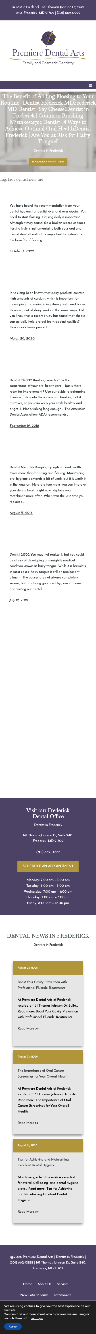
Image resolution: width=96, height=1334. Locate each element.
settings (37, 1318)
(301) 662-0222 (68, 13)
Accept (13, 1326)
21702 (58, 841)
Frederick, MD (43, 841)
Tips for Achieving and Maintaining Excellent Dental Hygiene (43, 1162)
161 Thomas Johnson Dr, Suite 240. (48, 835)
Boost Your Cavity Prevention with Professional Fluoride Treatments (42, 985)
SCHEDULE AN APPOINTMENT (48, 162)
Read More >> (28, 1028)
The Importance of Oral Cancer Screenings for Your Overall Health (43, 1073)
